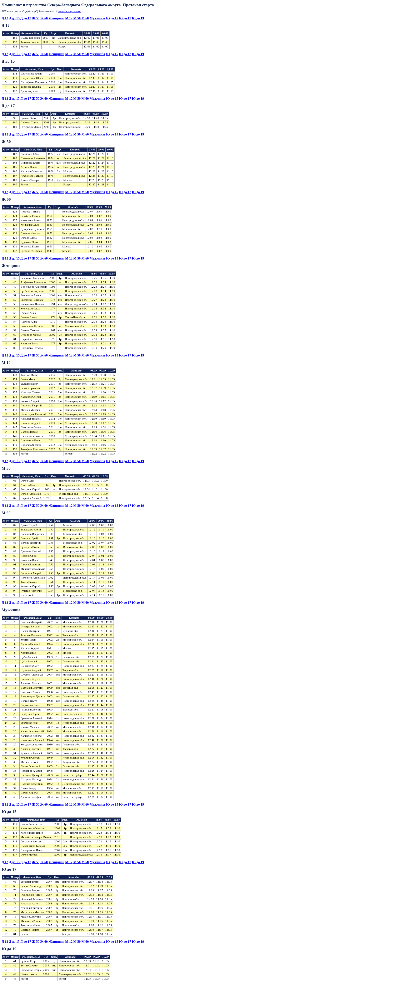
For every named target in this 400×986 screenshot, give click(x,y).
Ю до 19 (138, 18)
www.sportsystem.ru (69, 11)
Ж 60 (44, 18)
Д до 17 (25, 18)
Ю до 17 (125, 18)
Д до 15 (14, 18)
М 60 (85, 18)
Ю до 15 (112, 18)
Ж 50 (35, 18)
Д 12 (5, 18)
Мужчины (97, 18)
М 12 (68, 18)
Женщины (56, 18)
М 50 (77, 18)
